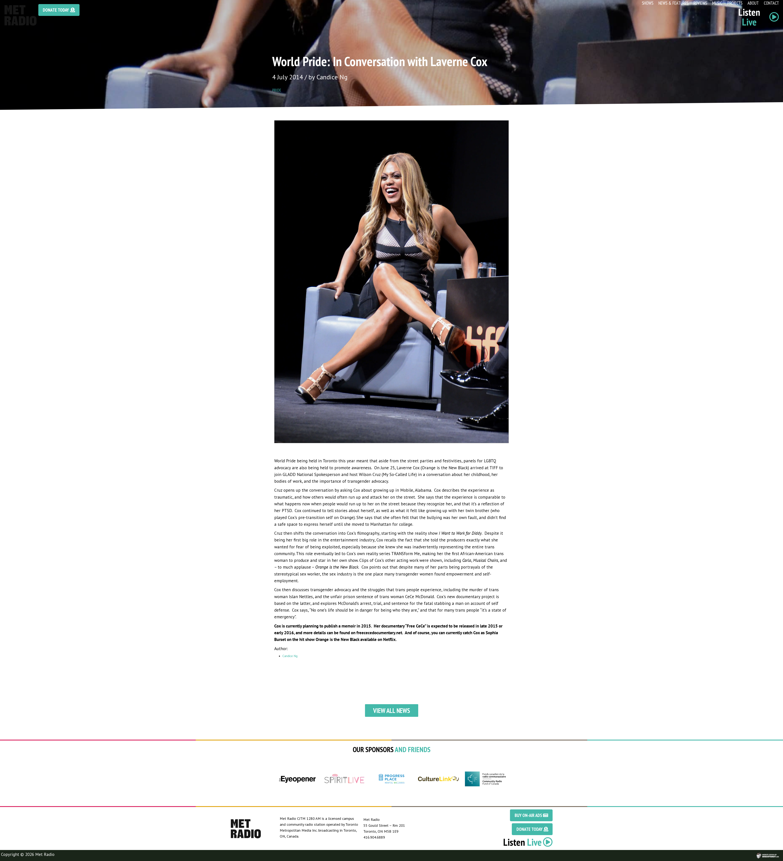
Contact (771, 3)
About (753, 3)
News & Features (673, 3)
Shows (647, 3)
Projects (734, 3)
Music (717, 3)
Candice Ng (289, 656)
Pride (276, 90)
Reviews (700, 3)
